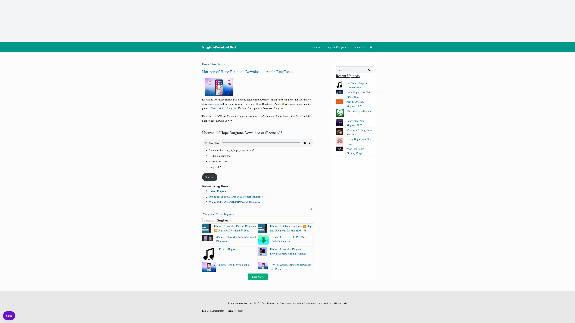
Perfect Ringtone (218, 191)
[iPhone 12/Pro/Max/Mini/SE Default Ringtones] (207, 240)
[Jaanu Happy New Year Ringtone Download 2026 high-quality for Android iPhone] (339, 93)
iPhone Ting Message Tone (234, 264)
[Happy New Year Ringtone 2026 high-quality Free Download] (339, 125)
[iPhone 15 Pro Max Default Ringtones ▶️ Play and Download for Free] (206, 232)
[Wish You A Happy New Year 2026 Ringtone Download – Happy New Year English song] (339, 134)
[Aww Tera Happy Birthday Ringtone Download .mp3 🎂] (339, 150)
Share (9, 315)
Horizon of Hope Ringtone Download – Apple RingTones (247, 71)
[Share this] (311, 209)
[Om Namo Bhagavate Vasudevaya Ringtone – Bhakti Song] (339, 87)
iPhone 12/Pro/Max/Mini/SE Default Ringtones (234, 202)
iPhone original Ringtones (224, 108)
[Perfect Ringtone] (209, 259)
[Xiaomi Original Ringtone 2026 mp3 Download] (339, 102)
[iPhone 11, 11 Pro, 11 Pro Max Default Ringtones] (263, 244)
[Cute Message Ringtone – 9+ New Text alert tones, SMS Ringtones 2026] (340, 116)
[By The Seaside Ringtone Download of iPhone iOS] (263, 268)
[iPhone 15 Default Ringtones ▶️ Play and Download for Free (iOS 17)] (262, 232)
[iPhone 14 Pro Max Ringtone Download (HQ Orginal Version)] (262, 255)
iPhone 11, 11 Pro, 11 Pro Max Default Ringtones (236, 196)
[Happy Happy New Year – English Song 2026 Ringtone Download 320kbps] (340, 143)
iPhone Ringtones (225, 214)
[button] (371, 47)
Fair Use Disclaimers (213, 310)
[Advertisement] (287, 21)
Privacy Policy (235, 310)
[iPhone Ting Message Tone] (209, 270)
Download (209, 177)
